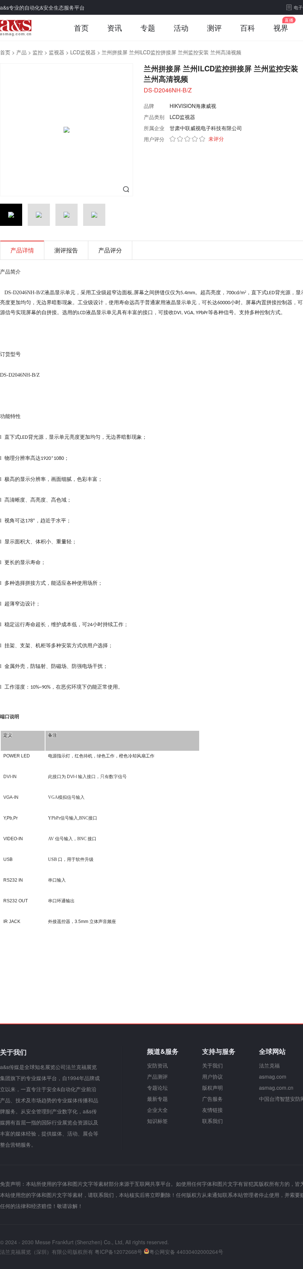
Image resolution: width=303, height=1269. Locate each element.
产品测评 (157, 1076)
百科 (247, 27)
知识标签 (157, 1120)
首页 (81, 27)
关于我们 (212, 1065)
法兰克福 (269, 1065)
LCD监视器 (83, 52)
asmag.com (272, 1076)
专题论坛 (157, 1087)
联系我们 (212, 1120)
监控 (38, 52)
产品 (21, 52)
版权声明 (212, 1087)
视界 (280, 27)
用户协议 (212, 1076)
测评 (214, 27)
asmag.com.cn (276, 1087)
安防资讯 (157, 1065)
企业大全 (157, 1109)
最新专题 (157, 1098)
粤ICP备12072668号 (118, 1251)
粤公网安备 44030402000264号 (186, 1251)
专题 (147, 27)
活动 (181, 27)
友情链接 (212, 1109)
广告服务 (212, 1098)
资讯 (114, 27)
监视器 (56, 52)
